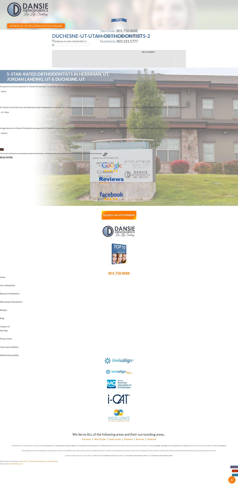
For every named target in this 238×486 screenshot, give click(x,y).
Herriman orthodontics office (137, 435)
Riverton (140, 418)
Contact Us (5, 305)
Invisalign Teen (166, 425)
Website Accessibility (9, 334)
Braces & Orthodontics (10, 272)
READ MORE (6, 136)
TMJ (214, 425)
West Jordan (100, 418)
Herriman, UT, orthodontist (54, 425)
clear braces (187, 425)
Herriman (86, 418)
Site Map (4, 309)
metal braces (176, 425)
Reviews (3, 289)
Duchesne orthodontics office (162, 435)
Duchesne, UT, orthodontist (100, 425)
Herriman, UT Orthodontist (29, 440)
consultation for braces (110, 435)
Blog (2, 297)
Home (2, 256)
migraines (222, 425)
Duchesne (128, 418)
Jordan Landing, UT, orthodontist (76, 425)
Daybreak (151, 418)
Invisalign (157, 425)
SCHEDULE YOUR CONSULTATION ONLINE (36, 25)
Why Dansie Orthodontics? (11, 281)
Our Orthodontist (7, 264)
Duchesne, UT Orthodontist (48, 440)
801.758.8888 (119, 252)
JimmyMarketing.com (15, 443)
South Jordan (115, 418)
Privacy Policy (6, 318)
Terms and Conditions (9, 326)
